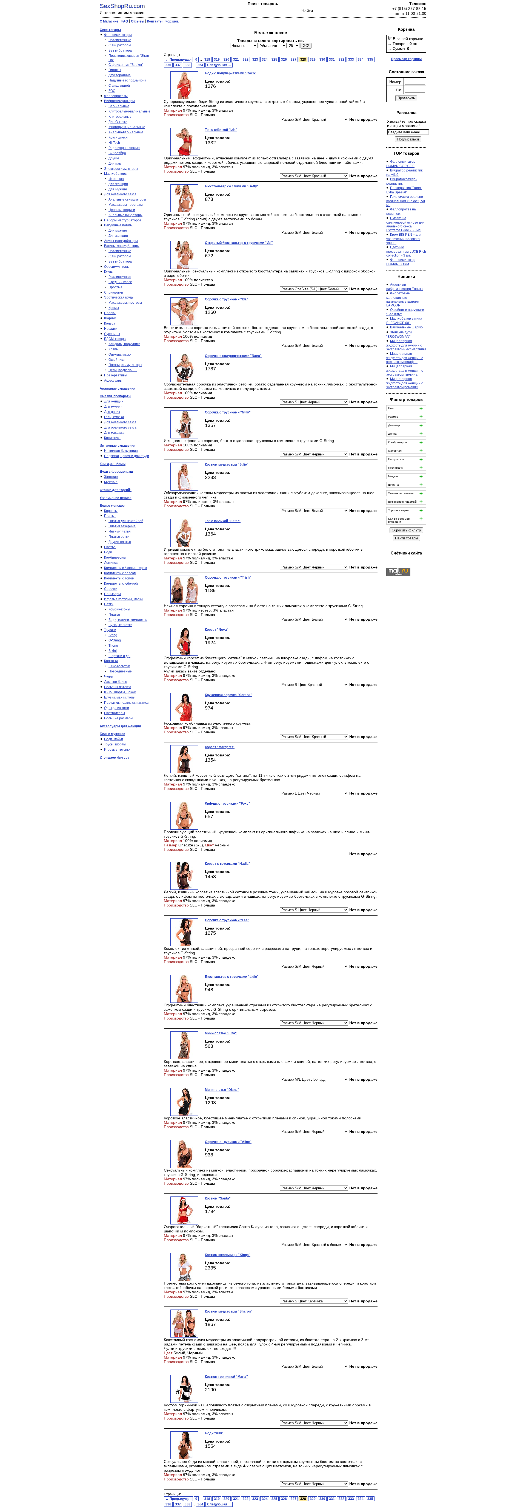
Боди (108, 552)
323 (255, 59)
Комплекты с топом (119, 578)
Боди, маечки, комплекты (127, 620)
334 (361, 59)
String (112, 635)
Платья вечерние (122, 526)
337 (178, 65)
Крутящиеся (118, 137)
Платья (110, 516)
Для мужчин (117, 189)
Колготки (111, 661)
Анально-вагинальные (125, 132)
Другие (113, 158)
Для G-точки (117, 122)
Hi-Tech (114, 143)
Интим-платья (119, 531)
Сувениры (112, 334)
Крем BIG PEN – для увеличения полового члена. (403, 239)
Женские (111, 477)
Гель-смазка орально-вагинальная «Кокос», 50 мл (405, 201)
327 (293, 59)
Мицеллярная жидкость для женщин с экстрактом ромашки (404, 383)
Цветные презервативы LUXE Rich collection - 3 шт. (406, 251)
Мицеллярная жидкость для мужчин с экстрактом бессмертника (406, 345)
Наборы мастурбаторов (122, 220)
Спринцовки (113, 292)
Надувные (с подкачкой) (127, 80)
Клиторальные (120, 117)
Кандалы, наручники (124, 344)
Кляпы (113, 349)
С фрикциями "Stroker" (125, 65)
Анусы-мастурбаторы (121, 241)
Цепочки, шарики (121, 210)
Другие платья (119, 542)
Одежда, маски (120, 354)
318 (207, 59)
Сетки (108, 604)
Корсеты (111, 511)
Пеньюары (112, 594)
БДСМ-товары (115, 339)
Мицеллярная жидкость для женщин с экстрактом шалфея (404, 358)
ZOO (111, 91)
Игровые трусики (117, 749)
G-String (114, 640)
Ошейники (116, 360)
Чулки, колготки (120, 625)
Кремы (113, 308)
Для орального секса (120, 427)
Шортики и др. (119, 656)
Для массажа (114, 433)
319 (217, 59)
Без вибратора (120, 50)
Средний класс (120, 282)
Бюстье (110, 547)
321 (236, 59)
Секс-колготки (119, 666)
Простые (115, 287)
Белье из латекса (117, 687)
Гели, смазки (114, 417)
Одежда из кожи (116, 708)
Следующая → (219, 65)
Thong (113, 645)
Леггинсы (111, 563)
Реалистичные (119, 40)
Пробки (110, 313)
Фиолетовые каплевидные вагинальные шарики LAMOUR (402, 299)
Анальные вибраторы (125, 215)
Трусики (110, 630)
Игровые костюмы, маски (123, 599)
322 (245, 59)
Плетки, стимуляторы (125, 365)
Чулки (108, 676)
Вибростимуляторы (119, 101)
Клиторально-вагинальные (129, 111)
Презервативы (115, 375)
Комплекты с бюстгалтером (125, 568)
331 (332, 59)
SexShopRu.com (122, 5)
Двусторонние (119, 75)
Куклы (108, 272)
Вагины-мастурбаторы (121, 246)
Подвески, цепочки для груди (126, 456)
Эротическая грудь (118, 297)
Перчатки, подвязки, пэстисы (126, 703)
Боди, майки (113, 739)
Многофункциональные (126, 127)
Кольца (109, 323)
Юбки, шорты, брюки (120, 692)
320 (226, 59)
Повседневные (120, 671)
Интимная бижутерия (121, 451)
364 (200, 65)
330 (322, 59)
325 (274, 59)
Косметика (112, 438)
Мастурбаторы (115, 174)
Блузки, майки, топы (119, 697)
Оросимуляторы (117, 267)
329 (313, 59)
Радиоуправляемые (124, 148)
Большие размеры (118, 718)
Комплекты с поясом (120, 573)
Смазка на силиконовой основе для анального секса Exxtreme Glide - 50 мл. (405, 224)
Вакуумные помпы (118, 225)
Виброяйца (117, 153)
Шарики (110, 318)
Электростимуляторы (121, 169)
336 (168, 65)
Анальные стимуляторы (127, 199)
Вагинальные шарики (407, 327)
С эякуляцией (119, 86)
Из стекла (116, 179)
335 (370, 59)
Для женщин (118, 184)
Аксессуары (113, 380)
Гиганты (114, 70)
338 (187, 65)
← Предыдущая (178, 59)
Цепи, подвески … (122, 370)
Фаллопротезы (116, 96)
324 (265, 59)
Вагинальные (118, 106)
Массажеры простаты (125, 205)
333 (351, 59)
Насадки (110, 329)
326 (284, 59)
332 (341, 59)
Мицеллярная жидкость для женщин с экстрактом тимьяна (404, 370)
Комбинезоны (115, 557)
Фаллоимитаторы (118, 35)
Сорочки (110, 589)
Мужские (111, 482)
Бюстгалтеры (114, 713)
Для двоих (112, 412)
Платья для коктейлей (125, 521)
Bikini (112, 651)
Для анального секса (120, 194)
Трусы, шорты (115, 744)
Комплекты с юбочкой (121, 583)
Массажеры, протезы (125, 303)
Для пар (114, 163)
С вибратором (119, 45)
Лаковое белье (115, 682)
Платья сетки (118, 537)
